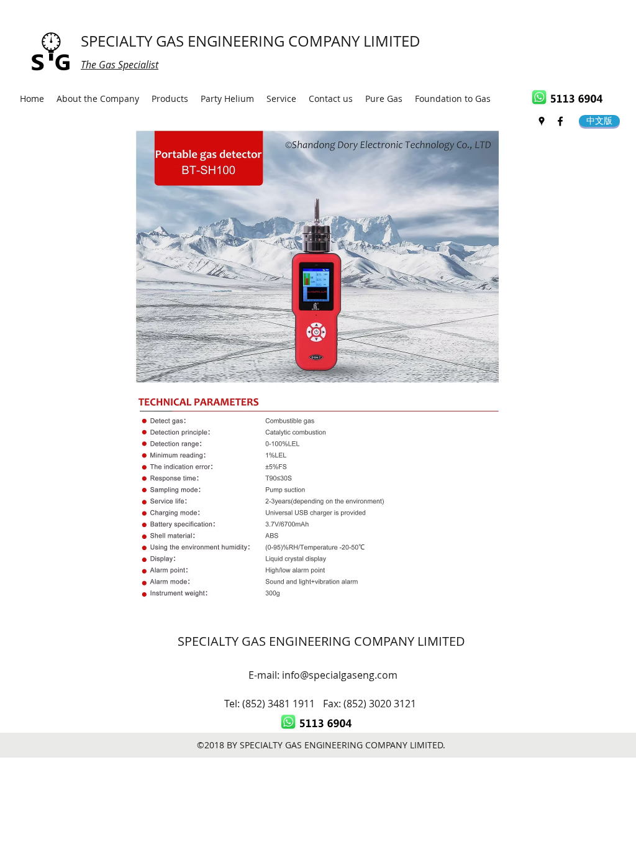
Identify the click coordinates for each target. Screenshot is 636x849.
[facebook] (560, 121)
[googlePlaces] (541, 121)
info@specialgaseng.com (340, 675)
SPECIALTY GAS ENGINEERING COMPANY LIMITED (250, 41)
